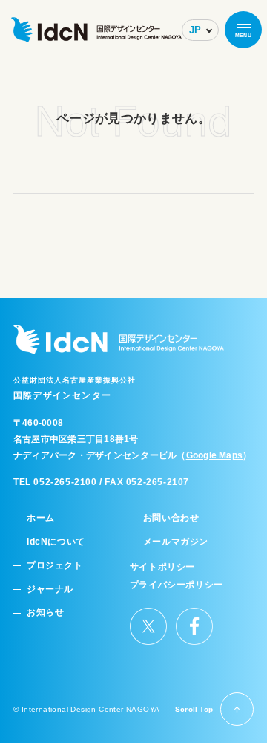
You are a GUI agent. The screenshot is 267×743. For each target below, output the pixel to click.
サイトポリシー (162, 567)
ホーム (41, 518)
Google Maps (214, 455)
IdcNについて (56, 542)
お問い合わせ (171, 518)
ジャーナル (50, 589)
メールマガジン (175, 542)
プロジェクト (55, 566)
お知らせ (45, 612)
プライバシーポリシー (176, 585)
